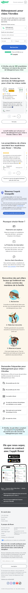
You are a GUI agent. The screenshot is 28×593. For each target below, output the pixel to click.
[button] (25, 2)
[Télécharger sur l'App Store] (14, 456)
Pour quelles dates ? (6, 38)
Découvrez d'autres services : (8, 24)
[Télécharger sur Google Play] (14, 461)
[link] (14, 47)
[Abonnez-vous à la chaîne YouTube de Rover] (17, 583)
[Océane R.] (12, 99)
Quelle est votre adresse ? (7, 32)
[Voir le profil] (12, 160)
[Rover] (5, 2)
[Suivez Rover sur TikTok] (20, 583)
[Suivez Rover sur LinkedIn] (14, 583)
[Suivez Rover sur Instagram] (11, 583)
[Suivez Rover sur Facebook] (8, 583)
